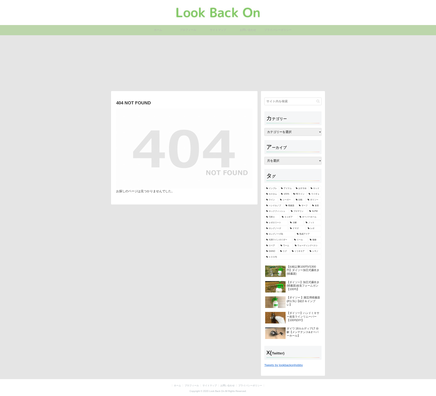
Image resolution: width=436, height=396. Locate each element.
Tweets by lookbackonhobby (283, 365)
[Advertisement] (218, 63)
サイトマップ (210, 385)
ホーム (177, 385)
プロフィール (192, 385)
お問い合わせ (227, 385)
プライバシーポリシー (250, 385)
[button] (318, 101)
